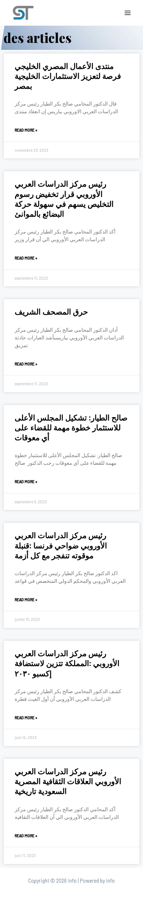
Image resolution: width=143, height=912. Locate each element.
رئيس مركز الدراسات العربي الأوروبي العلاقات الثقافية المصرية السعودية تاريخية (68, 781)
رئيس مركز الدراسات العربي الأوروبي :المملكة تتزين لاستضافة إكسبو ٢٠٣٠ (67, 663)
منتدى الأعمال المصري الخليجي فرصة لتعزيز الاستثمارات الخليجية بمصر (68, 75)
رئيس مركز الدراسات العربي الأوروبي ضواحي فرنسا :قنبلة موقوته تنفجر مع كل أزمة (61, 545)
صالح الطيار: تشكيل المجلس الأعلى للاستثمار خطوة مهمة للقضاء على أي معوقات (71, 427)
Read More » (26, 129)
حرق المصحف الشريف (51, 311)
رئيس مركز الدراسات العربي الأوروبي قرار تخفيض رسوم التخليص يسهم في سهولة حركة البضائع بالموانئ (64, 198)
